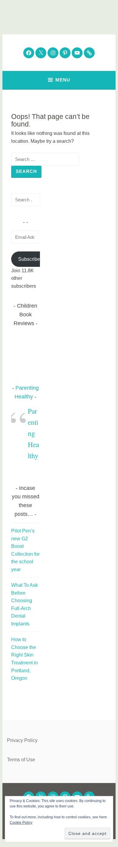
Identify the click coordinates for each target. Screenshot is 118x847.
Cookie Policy (21, 822)
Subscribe (29, 259)
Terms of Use (21, 759)
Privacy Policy (22, 740)
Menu (62, 79)
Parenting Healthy (33, 433)
